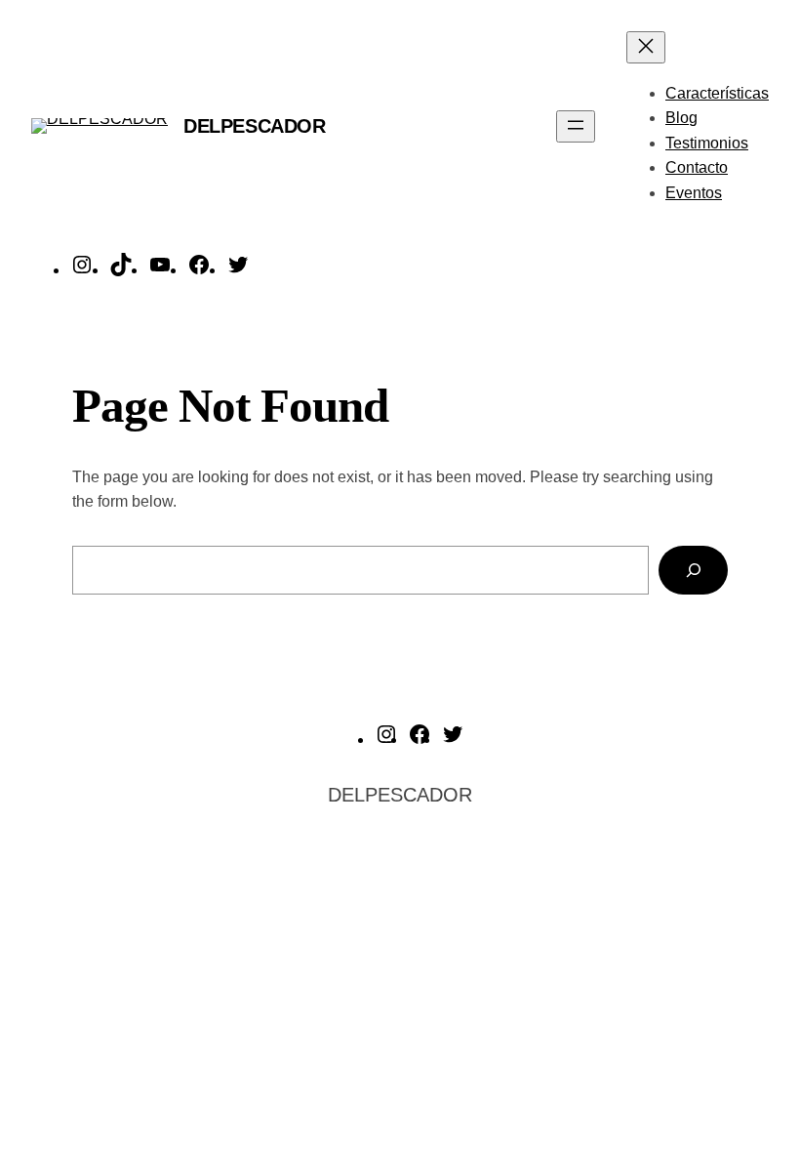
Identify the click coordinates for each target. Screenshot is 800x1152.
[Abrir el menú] (575, 126)
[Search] (693, 570)
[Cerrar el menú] (645, 47)
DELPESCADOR (254, 126)
